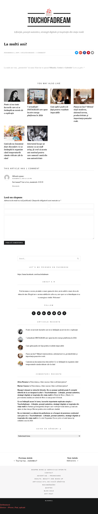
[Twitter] (39, 313)
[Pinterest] (54, 313)
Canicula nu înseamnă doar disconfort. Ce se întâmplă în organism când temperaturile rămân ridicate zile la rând (52, 363)
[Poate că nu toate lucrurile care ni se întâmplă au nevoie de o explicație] (20, 332)
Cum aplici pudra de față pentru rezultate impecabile (45, 346)
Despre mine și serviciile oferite (48, 469)
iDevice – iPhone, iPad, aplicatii (12, 507)
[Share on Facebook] (84, 52)
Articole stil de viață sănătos (49, 481)
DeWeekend (5, 505)
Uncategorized (27, 53)
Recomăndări (49, 485)
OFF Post (48, 494)
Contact (49, 473)
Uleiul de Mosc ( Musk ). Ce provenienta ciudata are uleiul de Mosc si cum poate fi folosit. (45, 396)
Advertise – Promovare (49, 475)
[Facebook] (34, 313)
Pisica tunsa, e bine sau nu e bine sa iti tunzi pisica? (48, 382)
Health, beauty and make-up (49, 479)
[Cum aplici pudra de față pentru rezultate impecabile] (20, 348)
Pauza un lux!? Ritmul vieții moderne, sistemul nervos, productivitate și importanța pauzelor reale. (51, 355)
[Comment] (92, 52)
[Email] (59, 313)
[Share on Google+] (80, 52)
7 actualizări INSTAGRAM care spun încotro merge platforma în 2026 (51, 338)
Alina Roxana (22, 382)
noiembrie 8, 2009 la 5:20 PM (22, 178)
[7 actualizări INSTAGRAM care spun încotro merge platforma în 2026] (20, 340)
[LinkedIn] (49, 313)
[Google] (44, 313)
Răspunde (15, 186)
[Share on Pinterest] (88, 52)
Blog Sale (49, 491)
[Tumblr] (64, 313)
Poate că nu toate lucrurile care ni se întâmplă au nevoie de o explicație (52, 330)
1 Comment (41, 53)
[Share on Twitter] (76, 52)
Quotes (49, 488)
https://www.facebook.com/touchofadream (32, 274)
